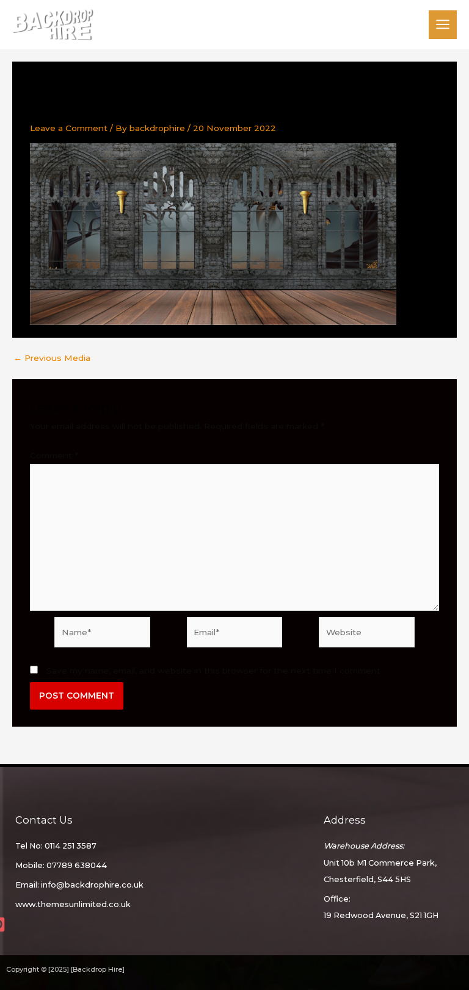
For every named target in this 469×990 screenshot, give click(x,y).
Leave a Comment (68, 128)
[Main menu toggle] (443, 24)
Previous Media (51, 358)
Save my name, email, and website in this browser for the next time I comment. (214, 670)
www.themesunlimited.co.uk (73, 904)
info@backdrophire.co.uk (92, 884)
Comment (54, 455)
